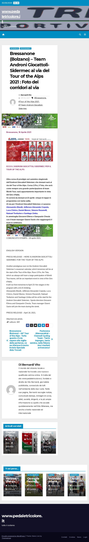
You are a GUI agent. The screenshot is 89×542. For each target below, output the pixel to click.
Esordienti (74, 475)
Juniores (9, 475)
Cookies (72, 537)
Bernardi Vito (26, 95)
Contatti (64, 537)
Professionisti (26, 48)
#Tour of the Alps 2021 (29, 101)
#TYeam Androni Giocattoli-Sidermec (31, 107)
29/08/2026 (12, 485)
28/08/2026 (55, 485)
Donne (51, 475)
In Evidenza (14, 48)
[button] (80, 34)
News (79, 537)
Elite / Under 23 (33, 475)
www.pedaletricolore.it (11, 16)
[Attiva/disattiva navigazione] (85, 34)
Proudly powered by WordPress (13, 536)
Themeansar (6, 538)
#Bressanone (40, 98)
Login (85, 537)
